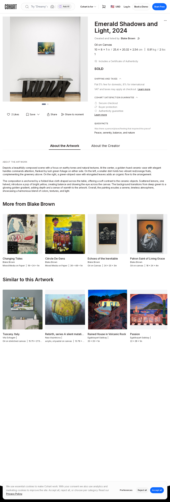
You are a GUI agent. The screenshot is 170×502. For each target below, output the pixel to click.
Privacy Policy (14, 493)
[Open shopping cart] (104, 6)
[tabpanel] (85, 172)
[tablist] (85, 146)
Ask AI (66, 6)
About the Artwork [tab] (64, 146)
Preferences (126, 490)
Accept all (157, 490)
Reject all (142, 490)
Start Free (159, 6)
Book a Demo (141, 6)
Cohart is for (86, 6)
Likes (15, 114)
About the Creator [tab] (105, 146)
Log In (127, 6)
